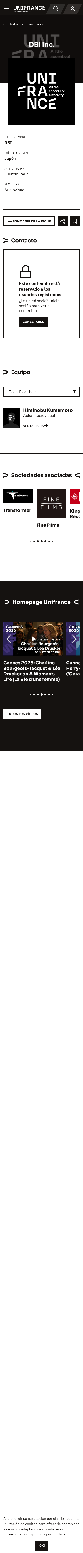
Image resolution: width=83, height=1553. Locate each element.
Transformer (17, 510)
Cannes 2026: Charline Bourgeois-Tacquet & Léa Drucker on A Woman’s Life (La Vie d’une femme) (31, 671)
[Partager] (63, 221)
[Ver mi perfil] (73, 9)
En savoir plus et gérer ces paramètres (34, 1534)
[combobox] (41, 392)
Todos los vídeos (22, 714)
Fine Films (48, 525)
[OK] (41, 1545)
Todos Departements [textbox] (25, 391)
